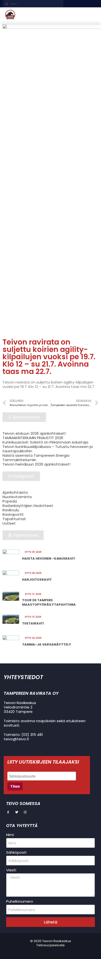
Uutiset (9, 523)
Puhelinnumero (19, 901)
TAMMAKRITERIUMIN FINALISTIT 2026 (32, 437)
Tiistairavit (33, 623)
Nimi (10, 835)
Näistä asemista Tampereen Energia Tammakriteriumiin (35, 457)
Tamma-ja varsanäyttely (46, 644)
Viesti (11, 870)
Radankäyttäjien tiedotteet (27, 505)
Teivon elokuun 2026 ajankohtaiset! (34, 433)
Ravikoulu (10, 510)
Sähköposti (16, 852)
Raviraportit (13, 514)
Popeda (9, 501)
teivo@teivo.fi (16, 739)
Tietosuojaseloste (50, 945)
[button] (92, 14)
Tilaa (15, 786)
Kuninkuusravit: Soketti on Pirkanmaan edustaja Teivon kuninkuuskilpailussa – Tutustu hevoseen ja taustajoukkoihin (47, 447)
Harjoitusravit (37, 579)
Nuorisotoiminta (17, 496)
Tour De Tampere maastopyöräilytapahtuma (49, 602)
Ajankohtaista (15, 492)
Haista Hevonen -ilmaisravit (48, 558)
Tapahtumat (14, 518)
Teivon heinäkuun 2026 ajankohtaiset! (36, 464)
